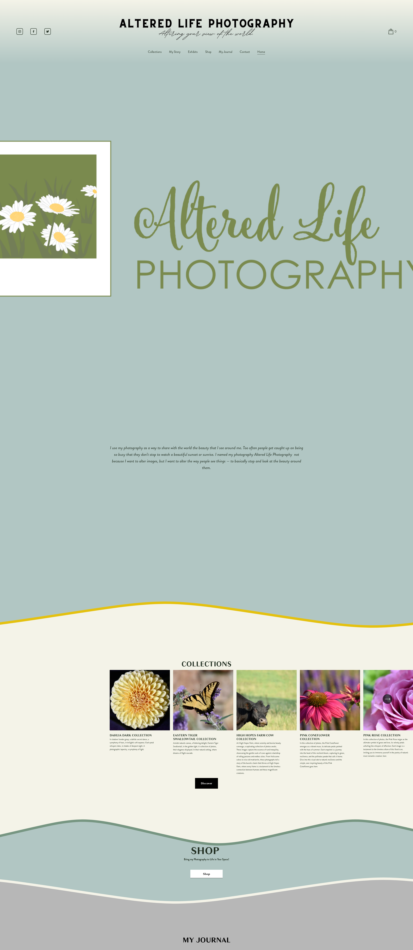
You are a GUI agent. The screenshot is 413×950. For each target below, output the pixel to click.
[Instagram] (19, 31)
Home (261, 52)
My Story (175, 52)
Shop (208, 52)
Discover (206, 783)
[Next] (387, 699)
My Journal (225, 52)
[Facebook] (33, 31)
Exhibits (193, 52)
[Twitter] (47, 31)
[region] (206, 722)
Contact (245, 52)
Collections (155, 52)
